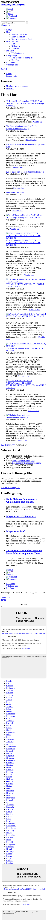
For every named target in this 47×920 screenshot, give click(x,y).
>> (14, 445)
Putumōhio (10, 62)
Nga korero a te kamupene (22, 58)
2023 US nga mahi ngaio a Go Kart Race (23, 217)
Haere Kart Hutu (18, 37)
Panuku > (9, 445)
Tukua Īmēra (6, 597)
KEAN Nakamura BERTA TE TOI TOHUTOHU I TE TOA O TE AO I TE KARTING (23, 242)
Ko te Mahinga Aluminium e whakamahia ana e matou (21, 500)
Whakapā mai (12, 65)
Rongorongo (11, 55)
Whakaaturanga (17, 53)
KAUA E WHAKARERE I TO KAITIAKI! (25, 316)
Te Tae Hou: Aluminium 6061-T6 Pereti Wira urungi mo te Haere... (24, 552)
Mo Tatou (10, 51)
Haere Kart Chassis (19, 34)
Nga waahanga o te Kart (21, 39)
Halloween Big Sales (15, 192)
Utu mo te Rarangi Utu (10, 488)
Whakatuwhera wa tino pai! (17, 417)
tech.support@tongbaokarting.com (26, 463)
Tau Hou (15, 48)
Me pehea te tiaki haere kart (21, 516)
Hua (8, 32)
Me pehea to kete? (16, 531)
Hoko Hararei (12, 41)
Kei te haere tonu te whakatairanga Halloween (25, 172)
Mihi (13, 44)
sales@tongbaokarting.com (13, 4)
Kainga (9, 30)
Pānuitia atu (38, 122)
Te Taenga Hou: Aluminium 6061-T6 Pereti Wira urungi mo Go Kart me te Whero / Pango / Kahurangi (25, 103)
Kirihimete (15, 46)
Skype (3, 600)
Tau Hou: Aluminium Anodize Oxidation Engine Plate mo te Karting (23, 127)
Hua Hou (15, 60)
